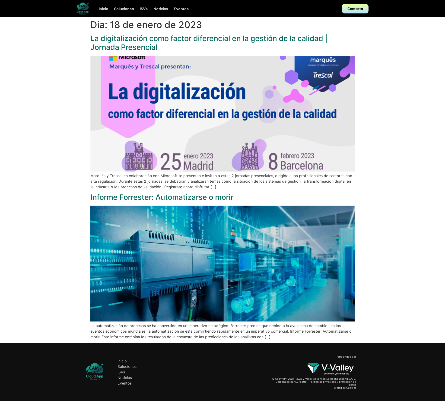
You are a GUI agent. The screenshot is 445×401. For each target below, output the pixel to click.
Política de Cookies (344, 387)
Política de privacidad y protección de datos (332, 383)
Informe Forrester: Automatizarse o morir (161, 197)
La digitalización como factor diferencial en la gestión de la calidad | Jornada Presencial (208, 43)
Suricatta (301, 381)
